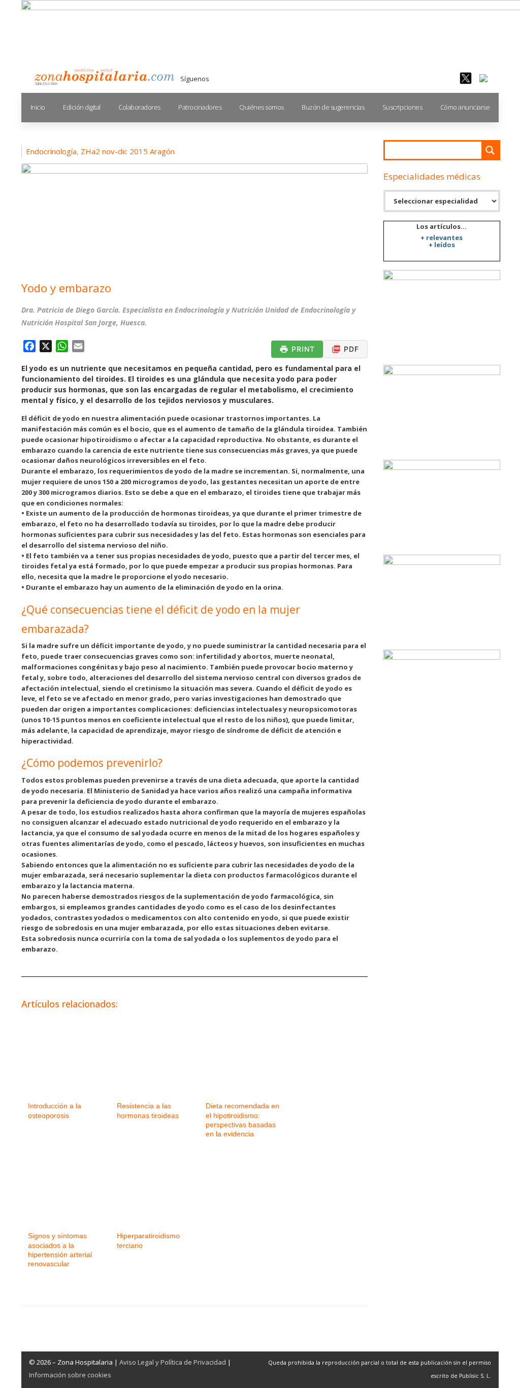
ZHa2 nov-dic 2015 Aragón (128, 151)
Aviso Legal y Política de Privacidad (172, 1362)
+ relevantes (441, 237)
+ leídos (442, 244)
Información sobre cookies (70, 1374)
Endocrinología (51, 151)
